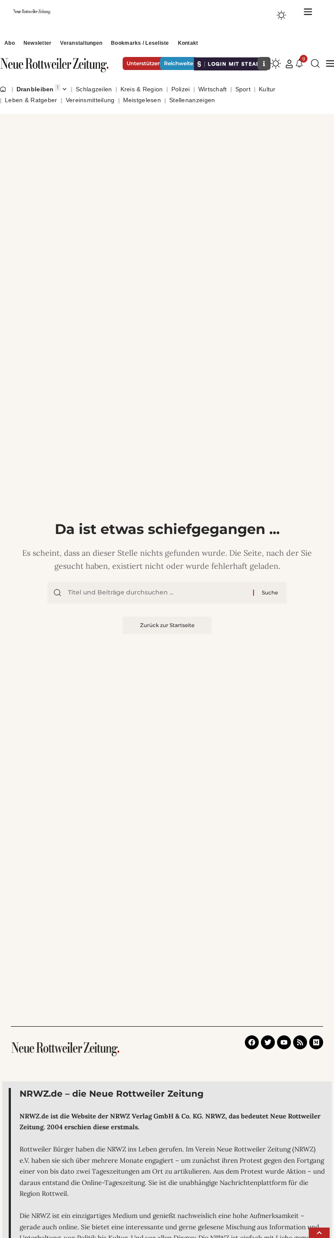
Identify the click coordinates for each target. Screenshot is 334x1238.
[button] (289, 64)
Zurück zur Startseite (167, 625)
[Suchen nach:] (157, 593)
